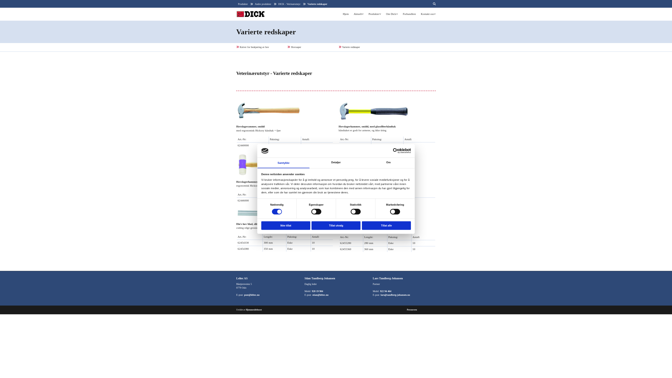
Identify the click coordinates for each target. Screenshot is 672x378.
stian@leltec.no (320, 295)
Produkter (243, 4)
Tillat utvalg (336, 225)
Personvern (412, 310)
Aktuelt (358, 14)
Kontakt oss (427, 14)
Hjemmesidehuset (254, 310)
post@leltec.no (252, 295)
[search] (434, 3)
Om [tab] (388, 162)
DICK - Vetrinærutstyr (289, 4)
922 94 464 (385, 291)
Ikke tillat (285, 225)
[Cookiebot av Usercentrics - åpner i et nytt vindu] (395, 150)
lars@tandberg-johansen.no (395, 295)
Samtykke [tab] (284, 162)
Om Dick (391, 14)
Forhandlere (409, 14)
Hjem (346, 14)
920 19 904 (317, 291)
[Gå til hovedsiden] (250, 14)
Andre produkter (263, 4)
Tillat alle (386, 225)
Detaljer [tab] (336, 162)
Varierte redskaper (317, 4)
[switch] (316, 212)
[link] (358, 14)
